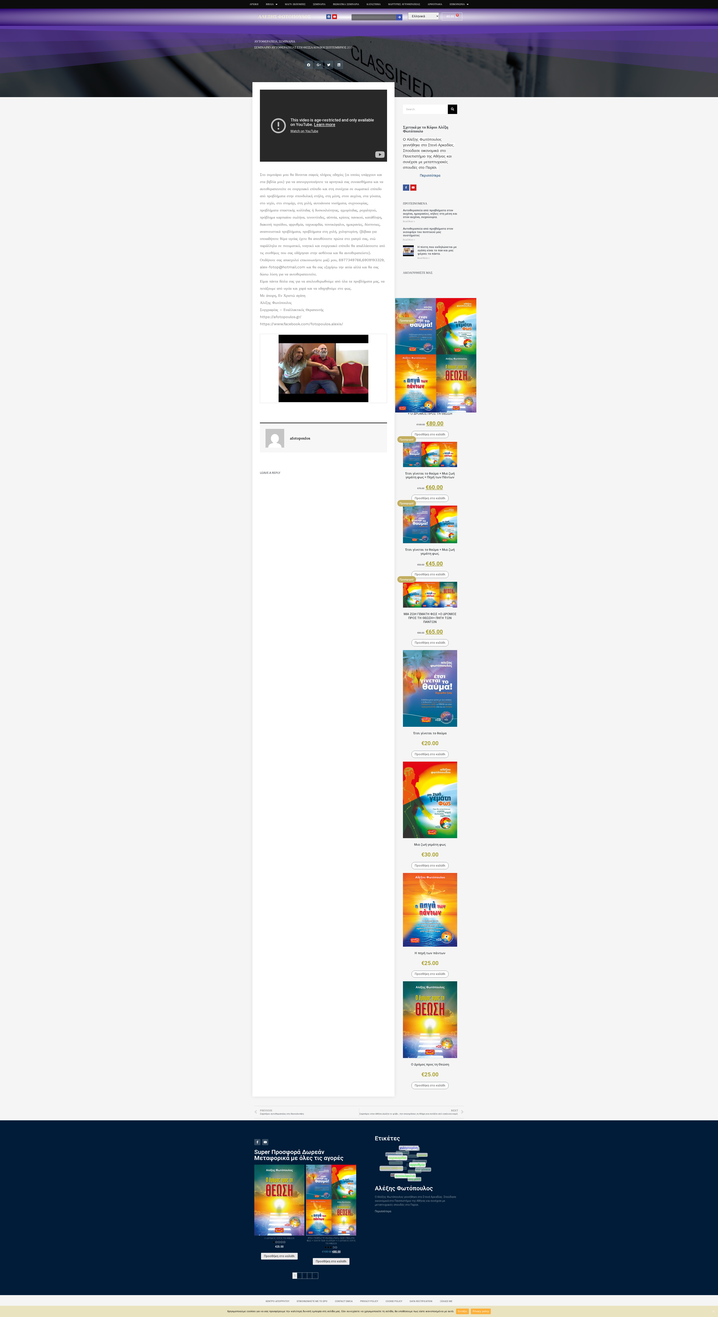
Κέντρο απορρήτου (277, 1301)
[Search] (399, 17)
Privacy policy (481, 1311)
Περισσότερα (383, 1211)
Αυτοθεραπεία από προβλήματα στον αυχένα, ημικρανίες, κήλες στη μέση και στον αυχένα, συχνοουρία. (430, 214)
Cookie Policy (394, 1301)
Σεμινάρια (319, 4)
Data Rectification (421, 1301)
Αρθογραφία (435, 4)
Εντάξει (462, 1311)
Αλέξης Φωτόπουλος (284, 16)
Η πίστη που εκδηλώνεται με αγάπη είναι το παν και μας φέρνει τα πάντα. (437, 250)
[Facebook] (328, 16)
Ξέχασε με (446, 1301)
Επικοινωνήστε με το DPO (312, 1301)
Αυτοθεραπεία (266, 41)
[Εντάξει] (713, 1311)
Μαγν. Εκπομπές (295, 4)
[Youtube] (334, 16)
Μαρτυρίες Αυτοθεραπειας (404, 4)
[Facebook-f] (406, 188)
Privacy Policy (369, 1301)
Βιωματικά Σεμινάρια (346, 4)
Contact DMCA (344, 1301)
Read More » (409, 221)
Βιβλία (270, 4)
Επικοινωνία (457, 4)
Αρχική (254, 4)
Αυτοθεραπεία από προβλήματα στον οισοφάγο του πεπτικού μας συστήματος (428, 232)
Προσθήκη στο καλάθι (430, 434)
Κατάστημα (374, 4)
